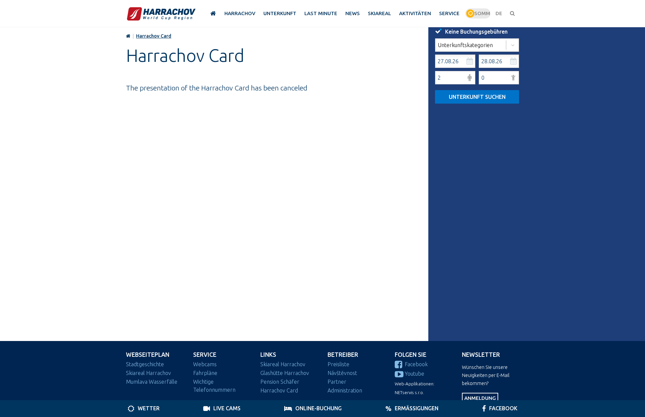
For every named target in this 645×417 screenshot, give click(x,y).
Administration (345, 390)
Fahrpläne (205, 373)
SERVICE (204, 354)
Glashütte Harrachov (284, 373)
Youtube (414, 374)
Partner (337, 382)
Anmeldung (480, 398)
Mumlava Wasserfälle (151, 382)
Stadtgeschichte (145, 364)
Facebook (416, 364)
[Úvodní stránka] (161, 14)
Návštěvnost (342, 373)
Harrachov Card (153, 36)
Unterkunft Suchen (477, 97)
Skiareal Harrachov (148, 373)
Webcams (205, 364)
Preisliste (338, 364)
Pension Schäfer (279, 382)
